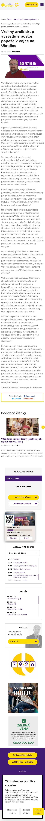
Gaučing (16, 559)
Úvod (9, 19)
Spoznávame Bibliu (20, 563)
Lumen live (30, 5)
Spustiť (14, 641)
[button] (23, 478)
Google (29, 398)
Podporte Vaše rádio (22, 755)
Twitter (17, 398)
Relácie (22, 771)
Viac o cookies (18, 802)
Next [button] (43, 427)
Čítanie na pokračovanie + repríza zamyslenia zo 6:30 (26, 576)
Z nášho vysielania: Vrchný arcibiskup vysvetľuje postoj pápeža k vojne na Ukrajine (20, 25)
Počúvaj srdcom (19, 572)
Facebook (30, 396)
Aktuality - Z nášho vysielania (25, 19)
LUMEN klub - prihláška (22, 762)
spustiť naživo (23, 497)
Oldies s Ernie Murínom (22, 569)
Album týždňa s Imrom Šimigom (25, 566)
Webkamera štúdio (22, 503)
